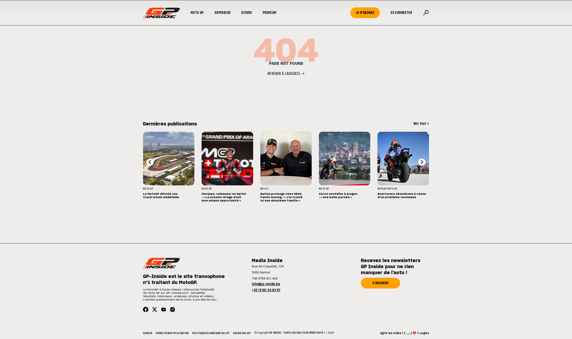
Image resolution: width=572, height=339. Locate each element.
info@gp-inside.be (266, 284)
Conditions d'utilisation (172, 333)
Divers (246, 13)
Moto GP (197, 13)
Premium (269, 13)
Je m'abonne (365, 13)
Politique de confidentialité (210, 333)
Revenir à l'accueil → (286, 74)
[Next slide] (421, 162)
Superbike (222, 13)
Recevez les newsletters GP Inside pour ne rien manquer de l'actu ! (390, 266)
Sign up (147, 333)
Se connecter (401, 13)
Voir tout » (421, 123)
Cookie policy (242, 333)
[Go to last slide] (150, 162)
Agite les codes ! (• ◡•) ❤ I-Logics (404, 333)
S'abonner (380, 283)
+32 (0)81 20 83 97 (266, 290)
